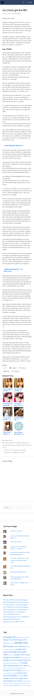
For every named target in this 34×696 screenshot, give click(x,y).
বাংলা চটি (4, 685)
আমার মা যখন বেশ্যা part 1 (17, 531)
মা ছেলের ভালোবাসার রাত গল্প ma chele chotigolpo (15, 607)
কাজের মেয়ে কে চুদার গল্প (9, 683)
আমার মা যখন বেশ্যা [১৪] (16, 542)
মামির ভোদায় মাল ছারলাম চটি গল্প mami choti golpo (15, 602)
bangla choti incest (22, 654)
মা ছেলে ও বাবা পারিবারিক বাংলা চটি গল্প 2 (12, 614)
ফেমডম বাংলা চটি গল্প (25, 445)
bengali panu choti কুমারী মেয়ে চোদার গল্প (13, 622)
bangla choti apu (11, 643)
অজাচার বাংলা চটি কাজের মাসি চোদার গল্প (11, 619)
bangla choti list (9, 660)
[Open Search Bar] (24, 2)
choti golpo (12, 675)
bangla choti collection (17, 646)
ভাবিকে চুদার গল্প (18, 685)
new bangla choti (21, 678)
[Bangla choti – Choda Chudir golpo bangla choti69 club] (3, 2)
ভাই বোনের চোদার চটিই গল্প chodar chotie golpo (15, 600)
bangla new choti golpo (11, 673)
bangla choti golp (12, 649)
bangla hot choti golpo (12, 670)
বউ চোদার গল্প (27, 683)
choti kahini (19, 675)
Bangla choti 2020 (10, 640)
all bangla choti (9, 637)
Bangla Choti (8, 440)
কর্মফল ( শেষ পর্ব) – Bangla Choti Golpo (15, 450)
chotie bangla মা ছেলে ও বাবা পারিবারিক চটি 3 (14, 612)
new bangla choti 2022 (12, 681)
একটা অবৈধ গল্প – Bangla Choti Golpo (15, 452)
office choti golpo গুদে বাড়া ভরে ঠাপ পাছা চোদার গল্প (15, 609)
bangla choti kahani (22, 443)
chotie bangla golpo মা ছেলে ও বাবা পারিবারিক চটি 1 (16, 617)
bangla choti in (11, 655)
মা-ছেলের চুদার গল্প (23, 685)
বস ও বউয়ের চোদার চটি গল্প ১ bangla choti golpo (15, 605)
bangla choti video (20, 665)
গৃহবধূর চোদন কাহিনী (16, 445)
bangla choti (19, 637)
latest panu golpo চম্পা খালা (18, 572)
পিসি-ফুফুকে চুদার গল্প (22, 683)
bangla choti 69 (26, 637)
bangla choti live (23, 660)
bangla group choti (21, 668)
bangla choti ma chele (8, 663)
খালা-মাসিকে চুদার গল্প (16, 683)
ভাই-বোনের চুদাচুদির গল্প (10, 685)
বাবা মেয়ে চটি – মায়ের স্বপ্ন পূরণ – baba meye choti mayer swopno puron (20, 560)
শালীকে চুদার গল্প (28, 685)
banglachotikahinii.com (26, 657)
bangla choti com (10, 443)
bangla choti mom (17, 663)
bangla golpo (13, 668)
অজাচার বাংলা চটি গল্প (6, 445)
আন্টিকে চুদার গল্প (24, 681)
